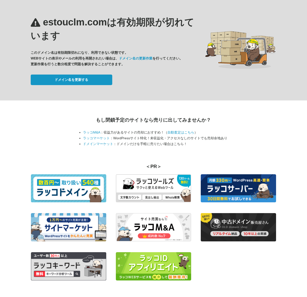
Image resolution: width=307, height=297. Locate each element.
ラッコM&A (91, 132)
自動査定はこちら (180, 132)
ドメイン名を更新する (71, 80)
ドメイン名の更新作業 (136, 58)
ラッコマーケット (96, 138)
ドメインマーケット (98, 144)
